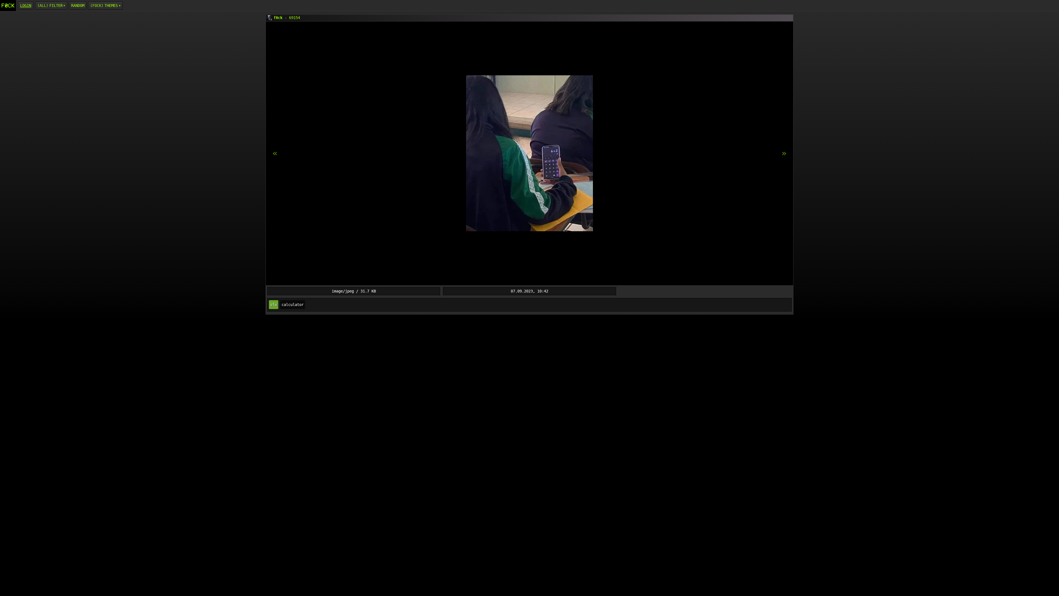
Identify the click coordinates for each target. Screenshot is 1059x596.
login (25, 5)
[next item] (275, 153)
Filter (56, 5)
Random (77, 5)
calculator (293, 304)
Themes (111, 5)
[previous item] (784, 153)
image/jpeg (343, 291)
